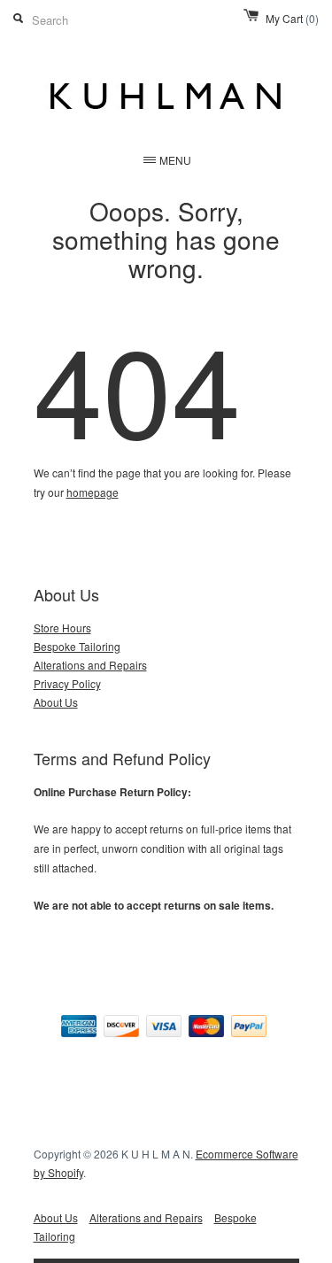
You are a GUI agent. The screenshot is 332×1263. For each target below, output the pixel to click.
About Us (56, 701)
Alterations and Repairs (90, 664)
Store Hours (62, 627)
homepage (92, 492)
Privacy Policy (67, 683)
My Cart (292, 18)
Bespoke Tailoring (77, 646)
